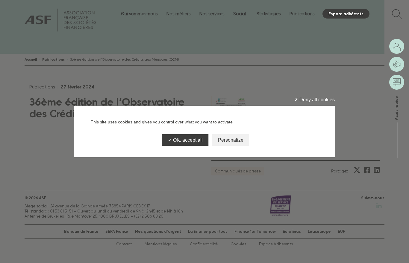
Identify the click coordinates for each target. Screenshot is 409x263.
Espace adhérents (345, 13)
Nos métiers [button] (178, 13)
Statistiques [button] (269, 13)
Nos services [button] (211, 13)
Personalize (230, 140)
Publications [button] (302, 13)
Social (239, 13)
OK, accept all (187, 140)
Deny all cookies (316, 99)
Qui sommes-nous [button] (139, 13)
